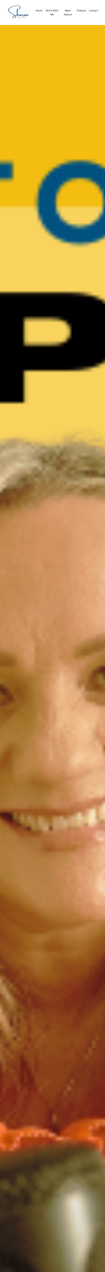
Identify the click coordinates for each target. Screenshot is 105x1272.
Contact (93, 10)
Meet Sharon (68, 12)
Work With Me (52, 12)
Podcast (81, 10)
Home (39, 10)
